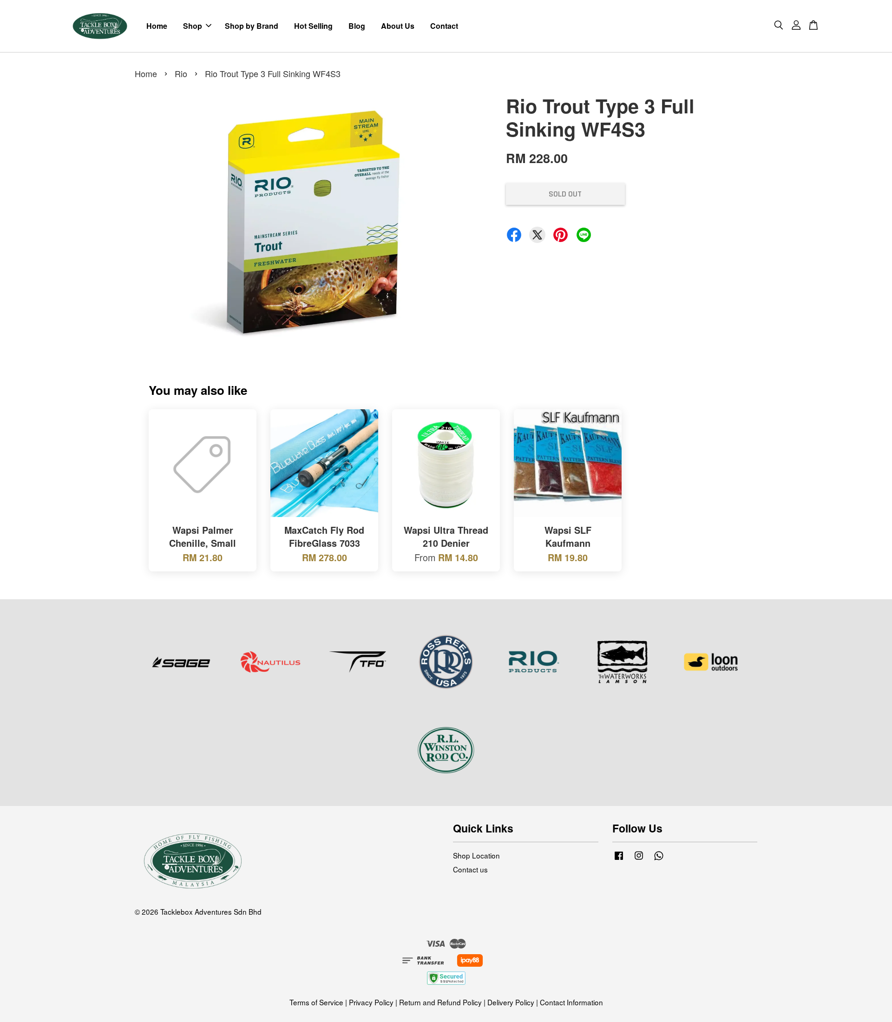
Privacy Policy (371, 1002)
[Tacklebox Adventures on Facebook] (618, 859)
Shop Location (476, 855)
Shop (192, 25)
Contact (444, 25)
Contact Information (571, 1002)
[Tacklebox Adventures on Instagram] (638, 859)
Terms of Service (316, 1002)
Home (156, 25)
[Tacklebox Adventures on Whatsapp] (658, 859)
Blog (356, 25)
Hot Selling (313, 25)
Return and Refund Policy (440, 1002)
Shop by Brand (251, 25)
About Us (397, 25)
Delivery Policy (510, 1002)
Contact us (470, 869)
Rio (181, 73)
